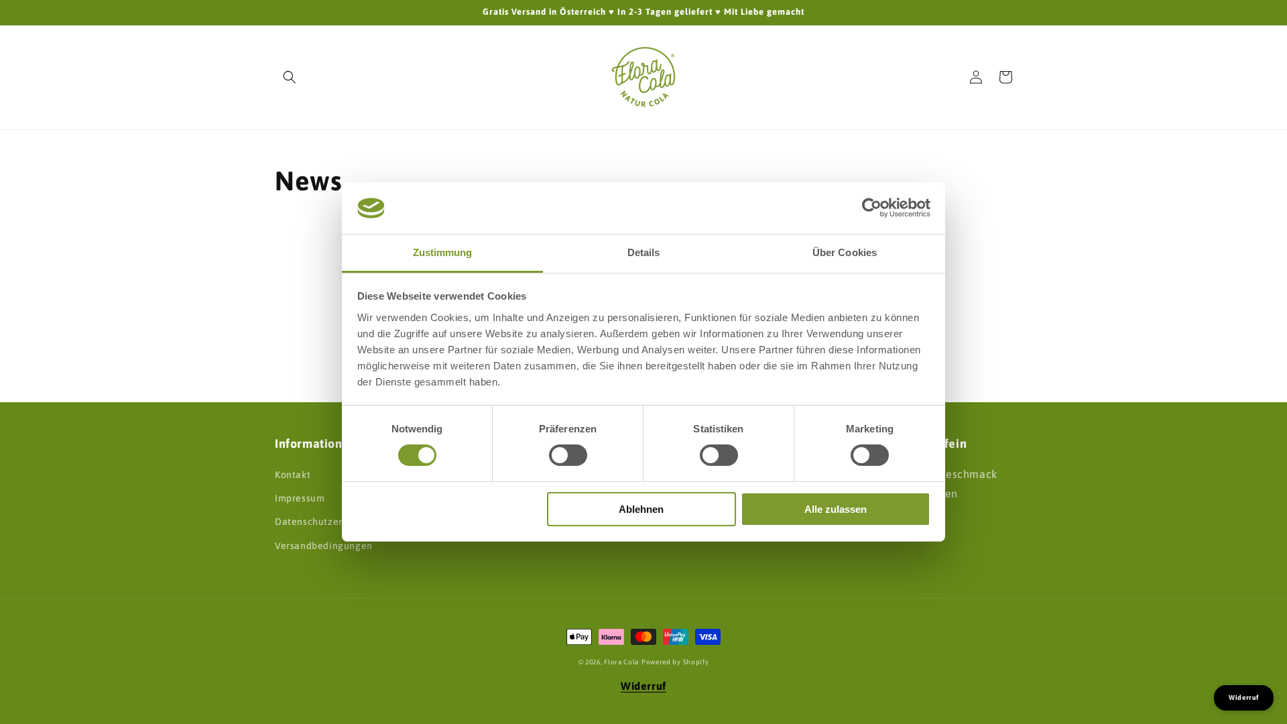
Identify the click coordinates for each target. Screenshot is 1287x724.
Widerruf (643, 686)
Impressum (299, 498)
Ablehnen (641, 509)
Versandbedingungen (324, 545)
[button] (289, 77)
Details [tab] (643, 252)
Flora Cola (621, 662)
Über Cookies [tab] (844, 252)
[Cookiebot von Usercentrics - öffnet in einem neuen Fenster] (871, 208)
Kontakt (292, 474)
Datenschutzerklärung (326, 521)
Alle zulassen (835, 509)
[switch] (568, 455)
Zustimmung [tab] (443, 252)
